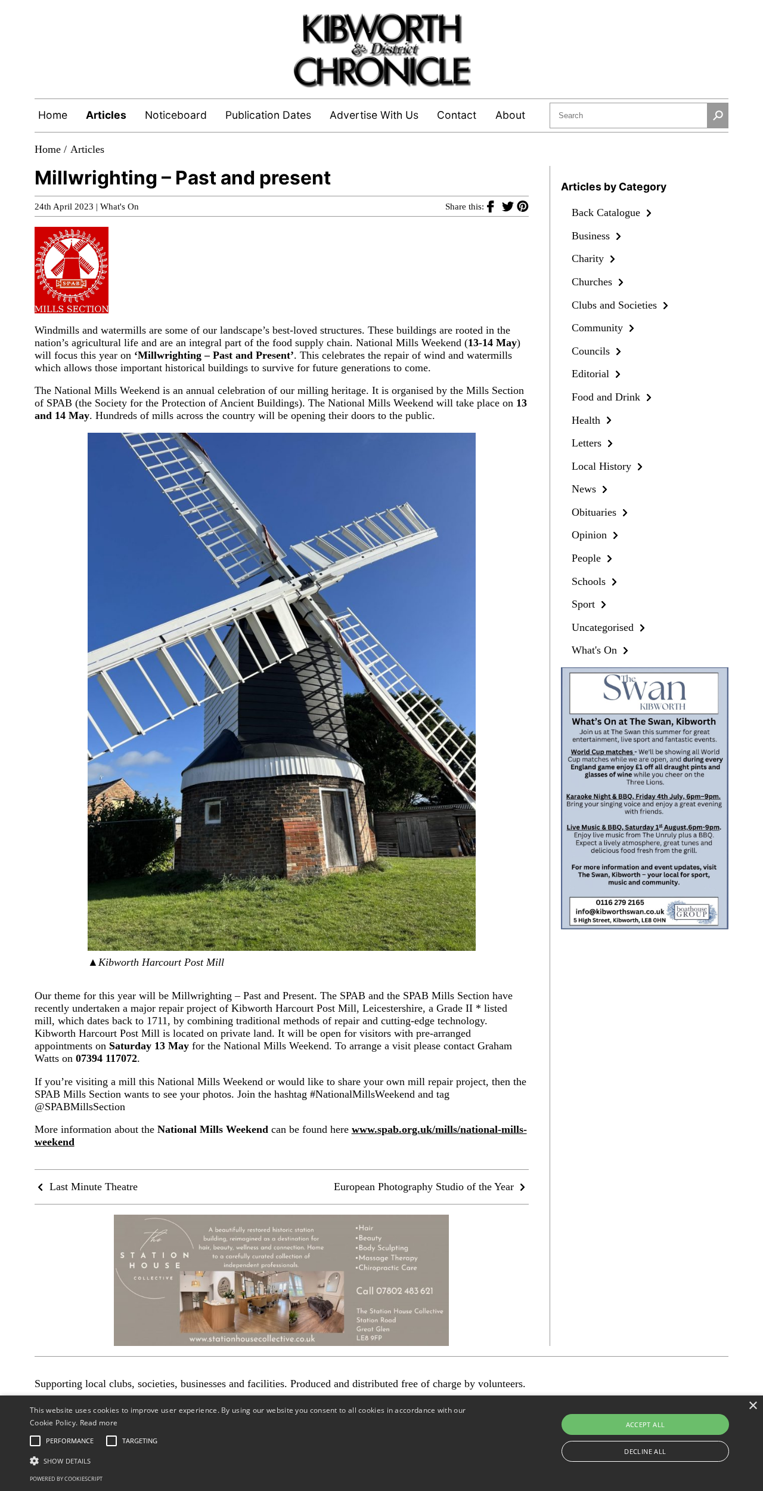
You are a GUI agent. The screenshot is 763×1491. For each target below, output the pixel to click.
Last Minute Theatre (92, 1187)
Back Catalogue (607, 212)
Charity (589, 258)
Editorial (592, 374)
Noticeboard (176, 115)
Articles (106, 115)
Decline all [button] (645, 1451)
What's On (119, 206)
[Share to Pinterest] (523, 206)
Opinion (591, 535)
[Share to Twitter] (509, 206)
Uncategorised (604, 627)
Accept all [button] (645, 1424)
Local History (603, 466)
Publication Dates (268, 115)
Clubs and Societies (616, 305)
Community (599, 328)
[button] (258, 1460)
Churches (593, 282)
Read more (99, 1423)
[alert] (381, 1443)
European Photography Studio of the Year (425, 1187)
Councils (592, 351)
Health (587, 420)
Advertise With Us (374, 115)
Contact (456, 115)
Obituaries (595, 512)
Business (592, 236)
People (588, 558)
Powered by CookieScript (66, 1479)
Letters (588, 443)
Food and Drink (607, 397)
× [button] (752, 1405)
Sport (585, 604)
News (585, 489)
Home (52, 115)
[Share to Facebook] (494, 206)
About (510, 115)
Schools (590, 581)
